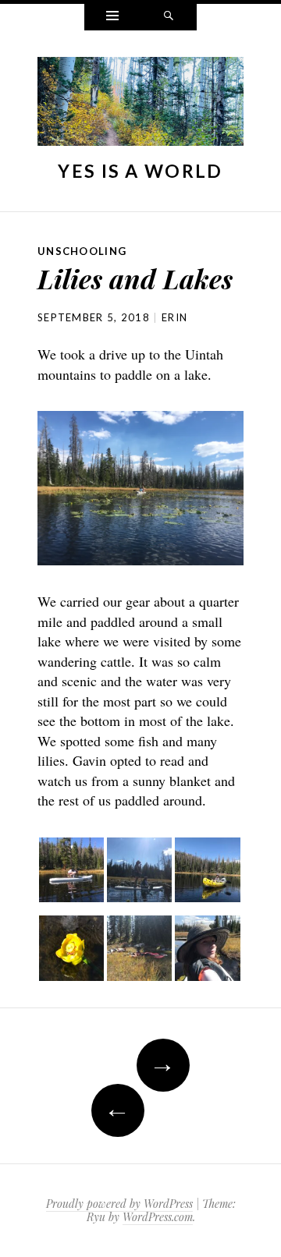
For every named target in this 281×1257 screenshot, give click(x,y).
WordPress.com (158, 1216)
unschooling (81, 251)
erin (174, 317)
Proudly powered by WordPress (119, 1203)
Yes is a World (140, 171)
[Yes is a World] (140, 105)
